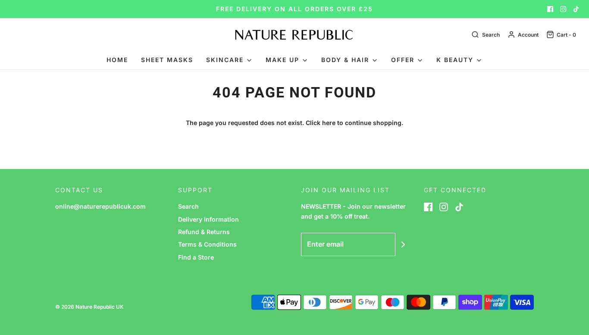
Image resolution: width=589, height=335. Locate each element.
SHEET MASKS (167, 59)
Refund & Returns (204, 231)
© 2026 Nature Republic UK (89, 307)
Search (188, 206)
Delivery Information (208, 219)
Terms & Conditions (207, 244)
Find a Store (196, 257)
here (328, 122)
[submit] (403, 244)
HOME (117, 59)
